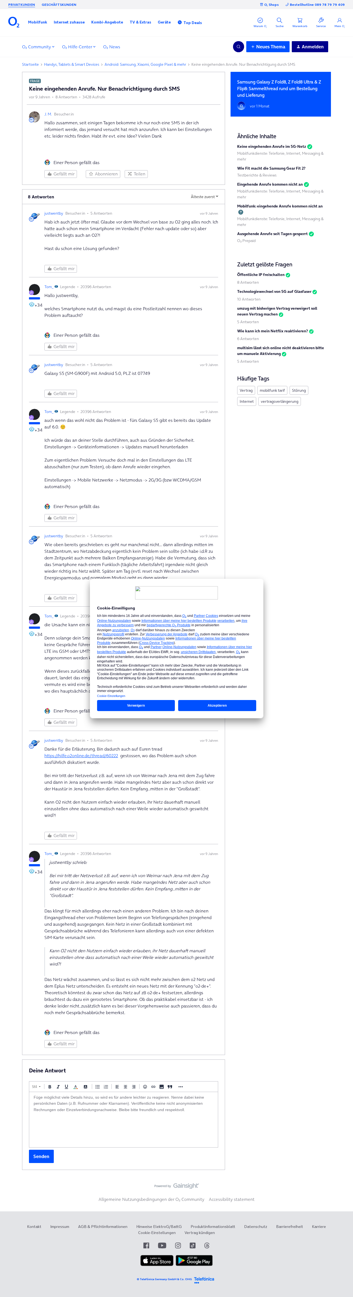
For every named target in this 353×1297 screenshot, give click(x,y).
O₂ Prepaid (246, 240)
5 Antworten (248, 322)
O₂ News (111, 47)
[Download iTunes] (156, 1264)
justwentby (53, 213)
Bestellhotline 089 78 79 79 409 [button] (317, 4)
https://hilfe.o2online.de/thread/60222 (81, 756)
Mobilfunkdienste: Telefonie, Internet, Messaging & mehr (280, 156)
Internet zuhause (69, 22)
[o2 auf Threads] (206, 1245)
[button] (37, 22)
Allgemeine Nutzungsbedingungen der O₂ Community (151, 1199)
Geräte (164, 22)
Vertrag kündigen (199, 1232)
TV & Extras (140, 22)
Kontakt (34, 1226)
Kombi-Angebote (107, 22)
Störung (299, 390)
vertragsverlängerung (279, 401)
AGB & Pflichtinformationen (102, 1226)
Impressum (59, 1226)
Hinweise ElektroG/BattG (159, 1226)
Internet (247, 401)
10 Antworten (249, 299)
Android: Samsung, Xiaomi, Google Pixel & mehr (145, 64)
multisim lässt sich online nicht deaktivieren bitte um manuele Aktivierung (280, 350)
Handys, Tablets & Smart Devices (71, 64)
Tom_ (49, 287)
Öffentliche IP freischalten (261, 274)
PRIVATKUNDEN (21, 4)
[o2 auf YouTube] (162, 1245)
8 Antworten (248, 282)
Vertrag (246, 390)
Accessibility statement (232, 1199)
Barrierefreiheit (289, 1226)
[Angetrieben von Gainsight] (176, 1187)
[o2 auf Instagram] (178, 1245)
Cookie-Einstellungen (157, 1232)
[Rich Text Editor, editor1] (123, 1119)
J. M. (48, 114)
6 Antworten (248, 338)
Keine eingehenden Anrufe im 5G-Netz (271, 146)
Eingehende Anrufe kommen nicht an (270, 184)
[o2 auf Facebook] (146, 1245)
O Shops (271, 4)
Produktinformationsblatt (213, 1226)
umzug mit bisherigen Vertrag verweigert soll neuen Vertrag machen (277, 311)
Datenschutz (255, 1226)
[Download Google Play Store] (194, 1264)
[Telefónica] (204, 1279)
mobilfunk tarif (272, 390)
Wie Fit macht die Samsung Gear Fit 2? (271, 168)
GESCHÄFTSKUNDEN (59, 4)
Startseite (30, 64)
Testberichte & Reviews (257, 175)
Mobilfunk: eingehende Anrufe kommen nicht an (280, 206)
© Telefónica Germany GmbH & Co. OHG (164, 1279)
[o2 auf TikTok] (193, 1245)
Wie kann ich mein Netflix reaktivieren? (272, 331)
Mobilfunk (37, 22)
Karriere (319, 1226)
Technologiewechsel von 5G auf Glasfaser (274, 291)
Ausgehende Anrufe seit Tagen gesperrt (272, 233)
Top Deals (192, 22)
